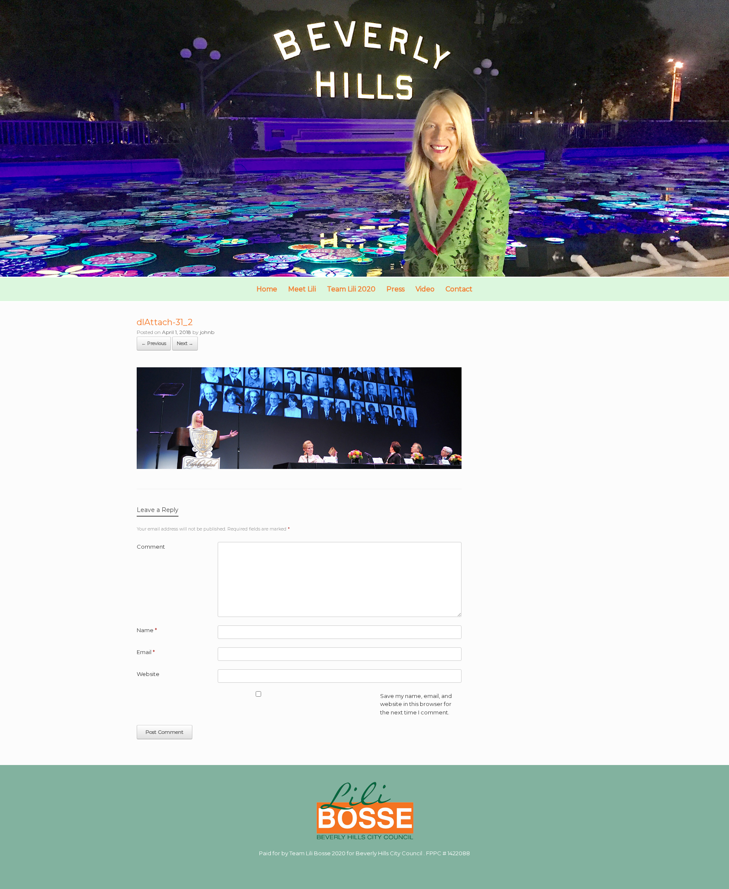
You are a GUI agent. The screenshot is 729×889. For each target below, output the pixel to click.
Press (395, 289)
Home (266, 289)
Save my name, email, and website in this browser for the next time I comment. (416, 704)
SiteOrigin (358, 872)
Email (146, 652)
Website (148, 674)
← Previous (153, 343)
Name (147, 630)
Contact (459, 289)
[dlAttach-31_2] (299, 467)
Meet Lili (302, 289)
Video (425, 289)
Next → (185, 343)
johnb (207, 332)
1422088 (459, 853)
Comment (151, 546)
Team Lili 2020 (351, 289)
